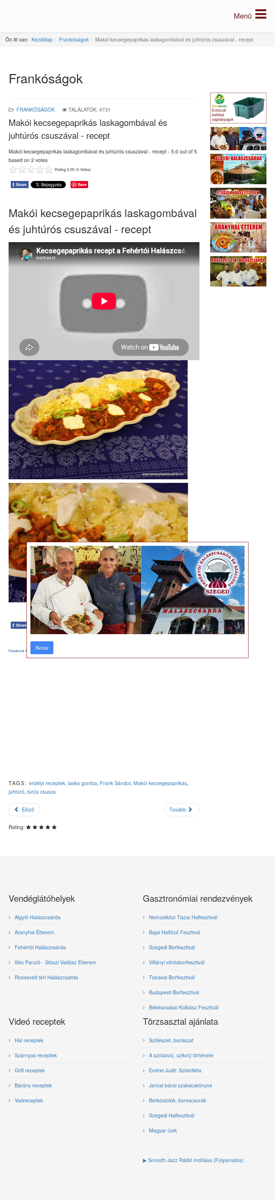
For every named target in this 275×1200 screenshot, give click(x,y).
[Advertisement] (104, 722)
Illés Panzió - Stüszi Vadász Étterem (54, 962)
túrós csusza (41, 791)
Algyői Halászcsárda (37, 917)
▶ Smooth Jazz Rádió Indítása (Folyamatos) (193, 1160)
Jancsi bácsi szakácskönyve (180, 1085)
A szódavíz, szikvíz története (180, 1055)
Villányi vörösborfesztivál (176, 962)
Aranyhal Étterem (33, 932)
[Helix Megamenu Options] (250, 15)
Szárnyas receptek (35, 1055)
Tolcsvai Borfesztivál (171, 977)
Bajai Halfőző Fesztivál (174, 932)
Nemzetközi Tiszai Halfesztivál (182, 917)
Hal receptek (28, 1040)
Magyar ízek (162, 1130)
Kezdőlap (42, 39)
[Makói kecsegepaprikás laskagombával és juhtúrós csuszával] (98, 418)
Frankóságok (74, 39)
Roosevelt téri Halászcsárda (45, 977)
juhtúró (16, 791)
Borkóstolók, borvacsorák (177, 1100)
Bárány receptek (32, 1085)
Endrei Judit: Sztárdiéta (175, 1070)
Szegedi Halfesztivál (171, 1115)
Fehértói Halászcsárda (39, 947)
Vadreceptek (28, 1100)
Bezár (42, 648)
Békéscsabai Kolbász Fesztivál (183, 1007)
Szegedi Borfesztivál (171, 947)
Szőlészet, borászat (170, 1040)
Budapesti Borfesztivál (173, 992)
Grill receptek (29, 1070)
